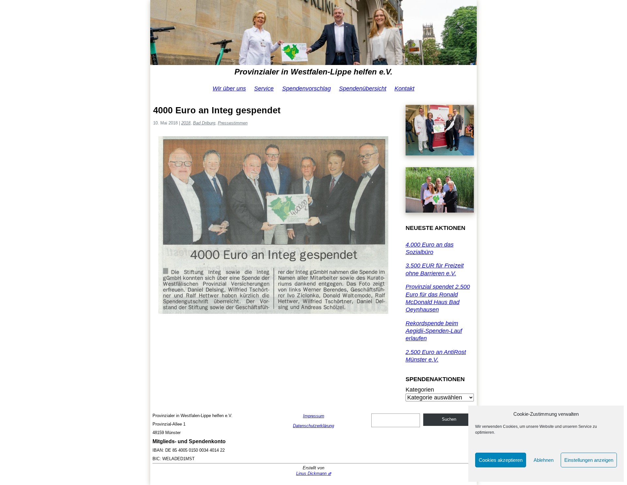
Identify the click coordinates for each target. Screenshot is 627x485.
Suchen (449, 419)
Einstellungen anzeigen (588, 460)
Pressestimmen (233, 123)
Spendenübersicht (362, 88)
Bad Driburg (204, 123)
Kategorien (420, 389)
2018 (185, 123)
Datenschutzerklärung (313, 425)
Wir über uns (229, 88)
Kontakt (404, 88)
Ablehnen (544, 460)
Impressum (313, 415)
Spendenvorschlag (306, 88)
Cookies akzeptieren (500, 460)
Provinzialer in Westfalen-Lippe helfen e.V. (313, 71)
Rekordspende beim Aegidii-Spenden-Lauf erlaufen (434, 331)
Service (264, 88)
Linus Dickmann (311, 473)
